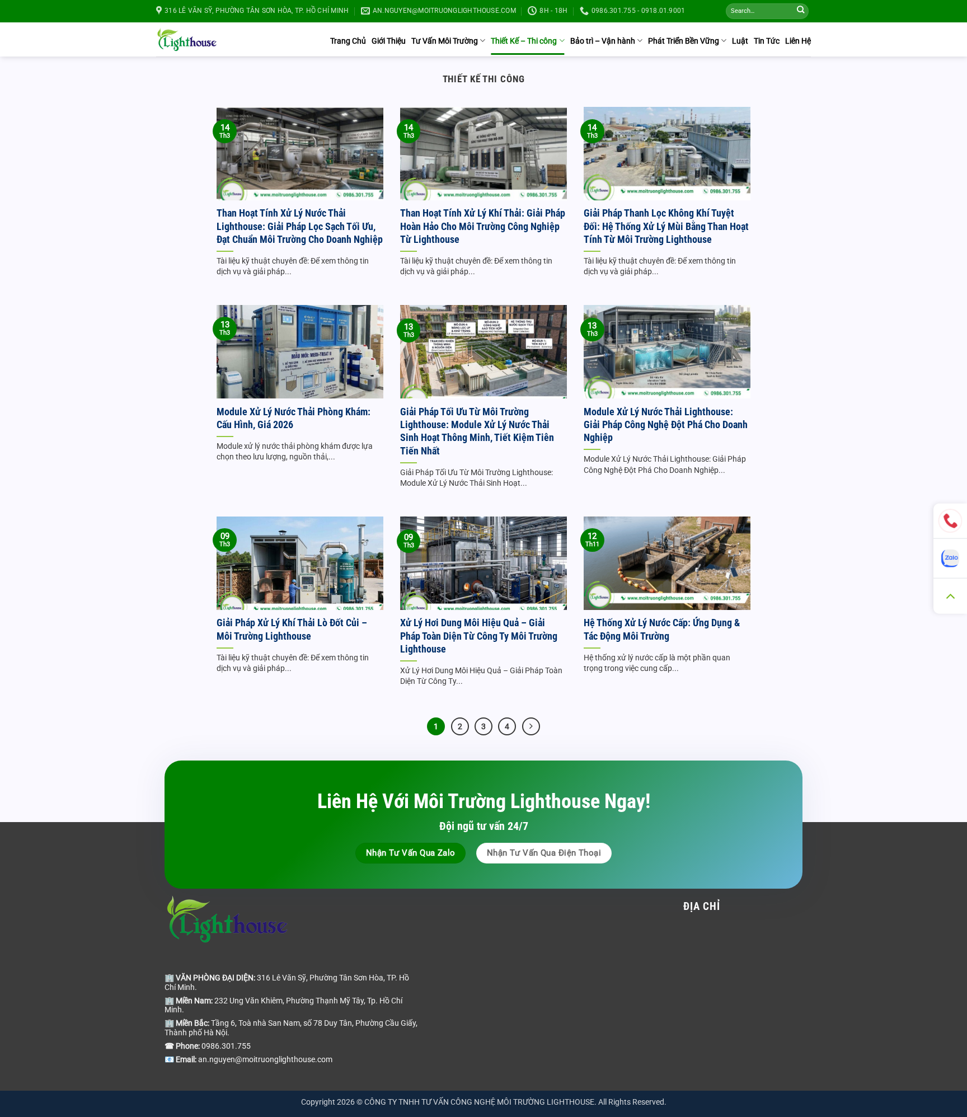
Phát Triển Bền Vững (683, 40)
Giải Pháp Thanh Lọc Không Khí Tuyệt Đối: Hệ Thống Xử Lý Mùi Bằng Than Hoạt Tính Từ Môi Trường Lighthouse (666, 226)
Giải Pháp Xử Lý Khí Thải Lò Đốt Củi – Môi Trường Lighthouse (292, 629)
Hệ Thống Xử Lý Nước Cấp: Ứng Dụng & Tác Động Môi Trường (662, 629)
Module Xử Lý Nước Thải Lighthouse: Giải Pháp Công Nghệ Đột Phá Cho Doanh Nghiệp (666, 425)
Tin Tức (767, 40)
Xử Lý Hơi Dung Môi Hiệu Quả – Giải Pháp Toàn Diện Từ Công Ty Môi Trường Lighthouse (478, 636)
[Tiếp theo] (531, 726)
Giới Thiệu (389, 40)
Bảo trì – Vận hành (602, 40)
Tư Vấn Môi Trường (444, 40)
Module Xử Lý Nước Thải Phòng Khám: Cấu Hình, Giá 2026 (293, 418)
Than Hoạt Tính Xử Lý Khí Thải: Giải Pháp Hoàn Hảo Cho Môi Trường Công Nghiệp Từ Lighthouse (482, 226)
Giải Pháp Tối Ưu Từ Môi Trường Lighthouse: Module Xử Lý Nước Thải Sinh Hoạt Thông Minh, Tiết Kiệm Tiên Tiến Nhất (477, 431)
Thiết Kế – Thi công (524, 40)
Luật (740, 40)
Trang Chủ (348, 40)
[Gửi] (800, 11)
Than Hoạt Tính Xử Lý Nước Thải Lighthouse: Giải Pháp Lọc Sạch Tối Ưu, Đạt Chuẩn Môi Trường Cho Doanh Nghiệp (300, 226)
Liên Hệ (798, 40)
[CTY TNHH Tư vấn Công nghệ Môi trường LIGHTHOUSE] (187, 39)
